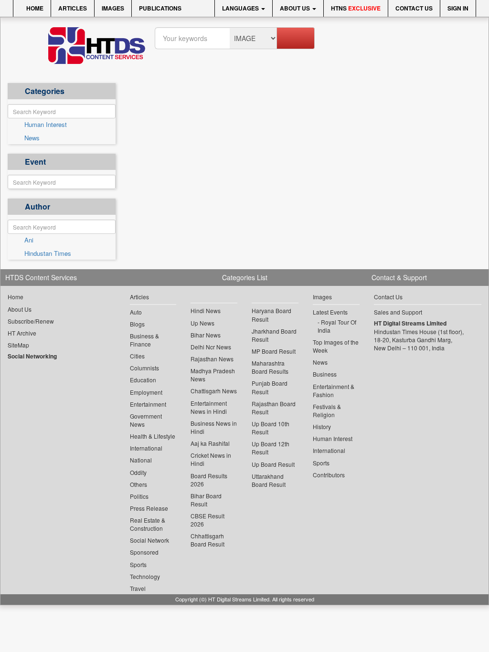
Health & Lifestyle (152, 436)
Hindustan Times (47, 253)
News (32, 138)
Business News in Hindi (214, 427)
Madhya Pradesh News (213, 375)
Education (143, 380)
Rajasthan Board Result (274, 408)
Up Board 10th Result (270, 428)
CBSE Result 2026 (207, 520)
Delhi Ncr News (211, 347)
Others (138, 484)
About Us (295, 8)
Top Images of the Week (336, 346)
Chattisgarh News (214, 391)
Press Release (149, 508)
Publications (160, 8)
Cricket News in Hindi (211, 459)
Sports (138, 564)
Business (325, 374)
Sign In (457, 8)
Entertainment (148, 404)
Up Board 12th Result (270, 448)
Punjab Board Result (269, 387)
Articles (72, 8)
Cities (137, 356)
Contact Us (414, 8)
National (141, 460)
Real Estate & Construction (147, 524)
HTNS (356, 8)
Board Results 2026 (209, 480)
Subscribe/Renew (31, 321)
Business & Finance (144, 340)
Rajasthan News (212, 359)
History (322, 426)
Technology (145, 576)
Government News (146, 420)
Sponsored (144, 552)
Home (34, 8)
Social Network (149, 540)
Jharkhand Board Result (274, 335)
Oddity (138, 472)
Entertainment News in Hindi (209, 407)
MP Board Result (274, 351)
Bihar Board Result (206, 500)
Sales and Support (398, 312)
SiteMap (18, 345)
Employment (146, 392)
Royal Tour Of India (337, 326)
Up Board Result (273, 464)
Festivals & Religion (327, 410)
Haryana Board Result (271, 314)
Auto (136, 312)
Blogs (137, 324)
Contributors (329, 475)
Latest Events (330, 312)
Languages (241, 8)
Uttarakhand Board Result (269, 480)
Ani (28, 240)
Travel (138, 588)
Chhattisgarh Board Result (207, 540)
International (146, 448)
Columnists (144, 368)
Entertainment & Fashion (333, 390)
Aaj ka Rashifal (210, 443)
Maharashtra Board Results (270, 367)
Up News (202, 323)
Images (113, 8)
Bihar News (206, 335)
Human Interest (45, 124)
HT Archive (22, 333)
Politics (139, 496)
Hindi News (206, 310)
